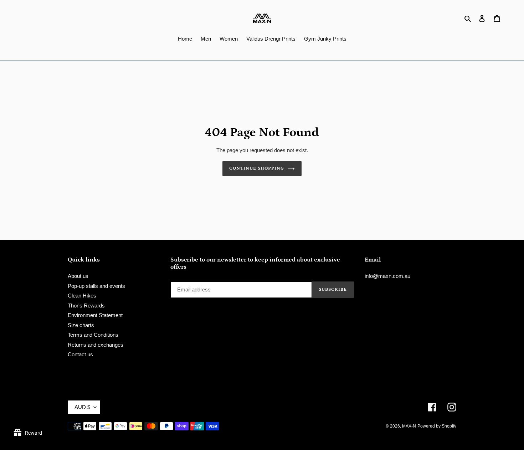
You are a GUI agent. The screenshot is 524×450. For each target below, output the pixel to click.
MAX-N (409, 426)
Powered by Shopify (436, 426)
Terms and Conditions (93, 335)
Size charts (81, 325)
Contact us (80, 354)
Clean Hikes (82, 296)
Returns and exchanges (95, 345)
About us (78, 276)
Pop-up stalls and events (96, 286)
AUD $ (82, 407)
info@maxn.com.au (387, 276)
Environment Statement (95, 315)
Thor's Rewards (86, 305)
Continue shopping (256, 168)
